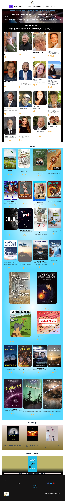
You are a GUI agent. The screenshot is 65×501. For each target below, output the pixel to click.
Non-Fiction (20, 6)
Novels (15, 6)
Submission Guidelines (37, 6)
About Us (47, 6)
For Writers (29, 6)
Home (11, 6)
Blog (43, 6)
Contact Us (53, 6)
